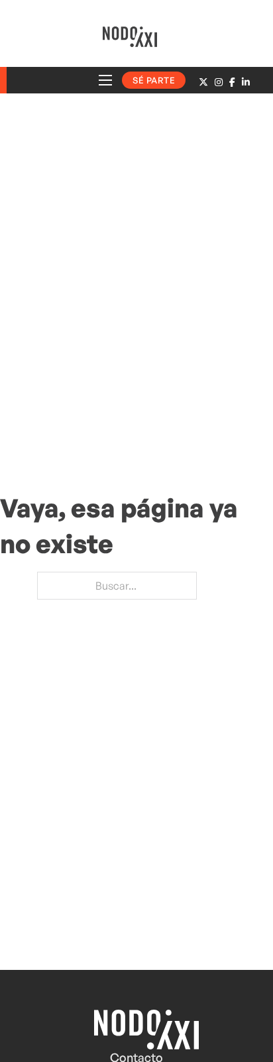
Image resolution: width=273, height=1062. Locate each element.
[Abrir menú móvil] (105, 80)
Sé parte (154, 80)
